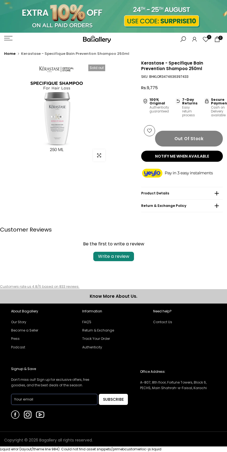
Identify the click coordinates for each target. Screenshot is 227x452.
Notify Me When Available (182, 156)
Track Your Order (96, 338)
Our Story (18, 322)
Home (10, 53)
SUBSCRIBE (113, 399)
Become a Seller (24, 330)
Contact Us (162, 322)
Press (15, 338)
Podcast (18, 347)
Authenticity (92, 347)
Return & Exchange (98, 330)
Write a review (113, 256)
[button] (182, 173)
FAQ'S (86, 322)
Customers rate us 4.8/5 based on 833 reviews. (39, 286)
